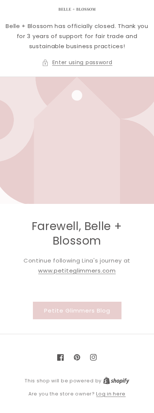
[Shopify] (116, 380)
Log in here (111, 393)
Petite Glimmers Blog (77, 310)
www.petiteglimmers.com (77, 270)
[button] (77, 62)
